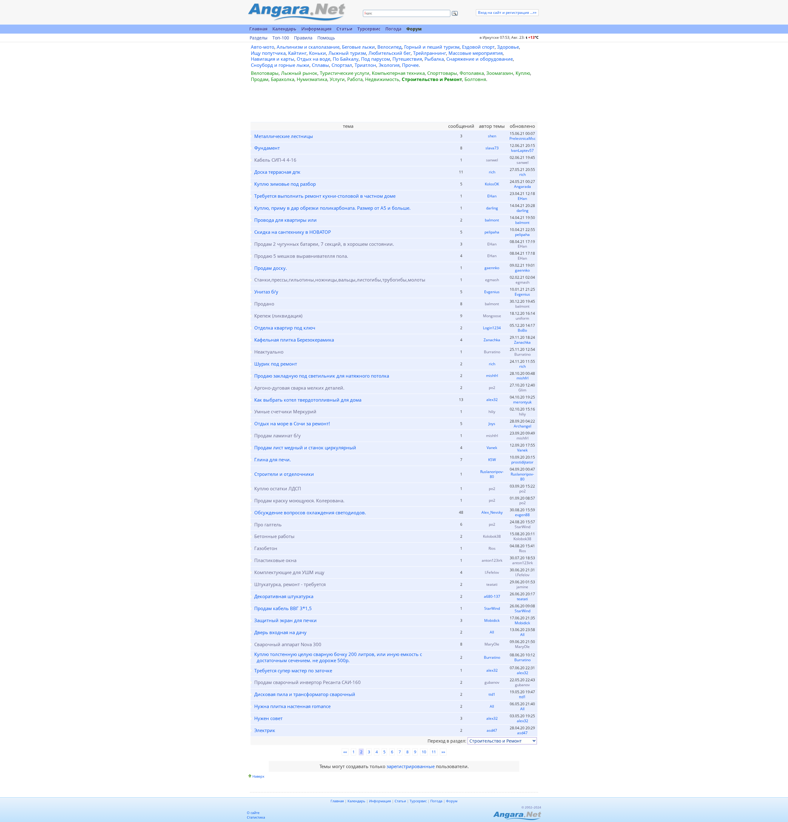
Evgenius (492, 291)
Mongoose (492, 315)
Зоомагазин (499, 73)
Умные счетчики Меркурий (285, 411)
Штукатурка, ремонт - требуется (290, 584)
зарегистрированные (411, 766)
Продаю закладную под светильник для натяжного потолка (321, 376)
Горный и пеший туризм (432, 47)
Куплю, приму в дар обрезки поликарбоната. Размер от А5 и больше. (332, 208)
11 (434, 752)
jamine (522, 586)
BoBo (522, 330)
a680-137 (492, 596)
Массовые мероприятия (475, 53)
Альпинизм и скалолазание (308, 47)
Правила (303, 38)
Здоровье (508, 47)
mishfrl (492, 375)
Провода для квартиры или (285, 220)
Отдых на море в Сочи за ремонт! (292, 423)
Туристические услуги (344, 73)
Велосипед (389, 47)
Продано (264, 304)
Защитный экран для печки (285, 620)
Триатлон (365, 65)
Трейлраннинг (429, 53)
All (492, 632)
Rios (492, 548)
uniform (522, 318)
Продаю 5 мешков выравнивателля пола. (301, 256)
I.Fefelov (492, 572)
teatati (491, 584)
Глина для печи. (272, 459)
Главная (258, 29)
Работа (355, 79)
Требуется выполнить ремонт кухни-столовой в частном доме (325, 196)
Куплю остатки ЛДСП (277, 488)
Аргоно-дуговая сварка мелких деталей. (299, 388)
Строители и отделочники (284, 474)
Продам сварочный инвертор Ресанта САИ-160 (307, 682)
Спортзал (342, 65)
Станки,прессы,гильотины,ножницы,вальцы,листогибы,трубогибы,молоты (339, 280)
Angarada (522, 186)
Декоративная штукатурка (283, 596)
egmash (492, 279)
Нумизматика (312, 79)
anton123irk (492, 560)
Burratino (492, 351)
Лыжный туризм (347, 53)
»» (443, 752)
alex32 (492, 399)
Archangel (522, 426)
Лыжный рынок (299, 73)
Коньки (317, 53)
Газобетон (265, 548)
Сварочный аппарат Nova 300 (287, 644)
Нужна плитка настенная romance (292, 706)
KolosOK (492, 184)
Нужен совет (268, 718)
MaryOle (491, 644)
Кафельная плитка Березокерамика (294, 340)
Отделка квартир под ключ (284, 328)
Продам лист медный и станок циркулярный (305, 447)
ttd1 (491, 694)
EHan (492, 196)
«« (345, 752)
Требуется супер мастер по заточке (293, 670)
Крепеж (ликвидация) (278, 316)
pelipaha (491, 232)
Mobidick (492, 620)
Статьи (344, 29)
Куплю (523, 73)
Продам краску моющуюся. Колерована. (299, 500)
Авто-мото (262, 47)
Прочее (410, 65)
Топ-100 (280, 38)
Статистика (256, 817)
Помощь (326, 38)
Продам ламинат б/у (277, 435)
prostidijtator (522, 462)
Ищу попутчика (268, 53)
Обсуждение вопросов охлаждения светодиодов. (310, 512)
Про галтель (268, 524)
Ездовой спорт (478, 47)
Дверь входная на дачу (280, 632)
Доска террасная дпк (277, 172)
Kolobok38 (492, 536)
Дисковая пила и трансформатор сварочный (304, 694)
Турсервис (368, 29)
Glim (522, 390)
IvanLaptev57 (522, 150)
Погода (393, 29)
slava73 (492, 148)
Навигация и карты (272, 59)
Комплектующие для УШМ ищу (289, 572)
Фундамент (267, 148)
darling (492, 208)
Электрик (264, 730)
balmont (492, 220)
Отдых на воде (313, 59)
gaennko (491, 267)
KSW (492, 459)
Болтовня (475, 79)
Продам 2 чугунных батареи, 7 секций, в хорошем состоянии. (324, 244)
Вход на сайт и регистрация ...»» (507, 12)
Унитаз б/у (266, 292)
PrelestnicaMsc (522, 138)
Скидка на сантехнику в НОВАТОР (292, 232)
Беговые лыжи (358, 47)
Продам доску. (270, 268)
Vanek (492, 447)
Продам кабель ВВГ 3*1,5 (283, 608)
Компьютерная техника (398, 73)
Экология (389, 65)
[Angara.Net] (296, 12)
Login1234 (492, 327)
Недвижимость (382, 79)
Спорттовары (442, 73)
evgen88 (522, 514)
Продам (259, 79)
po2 (492, 387)
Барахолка (282, 79)
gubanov (491, 682)
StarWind (522, 526)
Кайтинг (297, 53)
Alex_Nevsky (492, 512)
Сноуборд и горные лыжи (280, 65)
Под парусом (375, 59)
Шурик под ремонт (275, 364)
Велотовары (265, 73)
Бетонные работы (274, 536)
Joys (491, 423)
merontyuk (522, 402)
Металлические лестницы (283, 136)
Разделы (258, 38)
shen (492, 136)
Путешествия (407, 59)
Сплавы (320, 65)
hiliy (491, 411)
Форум (414, 29)
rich (492, 172)
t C (532, 37)
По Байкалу (346, 59)
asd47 (492, 730)
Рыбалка (434, 59)
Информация (316, 29)
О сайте (253, 812)
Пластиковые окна (275, 560)
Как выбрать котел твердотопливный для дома (307, 400)
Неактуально (268, 352)
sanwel (492, 160)
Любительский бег (389, 53)
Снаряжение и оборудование (479, 59)
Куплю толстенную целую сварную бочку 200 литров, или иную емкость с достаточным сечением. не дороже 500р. (338, 657)
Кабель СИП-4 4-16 (275, 160)
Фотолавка (472, 73)
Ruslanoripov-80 (492, 474)
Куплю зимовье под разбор (285, 184)
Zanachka (492, 339)
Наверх (258, 776)
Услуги (337, 79)
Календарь (284, 29)
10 (424, 752)
